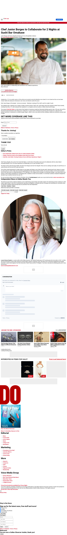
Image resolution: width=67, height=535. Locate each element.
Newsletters (6, 444)
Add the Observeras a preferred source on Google (9, 91)
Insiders (3, 509)
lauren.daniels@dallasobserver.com (9, 265)
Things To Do (6, 442)
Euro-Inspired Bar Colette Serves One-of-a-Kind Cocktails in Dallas (18, 153)
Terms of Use (6, 453)
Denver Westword (7, 475)
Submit (6, 526)
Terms (12, 127)
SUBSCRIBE (5, 139)
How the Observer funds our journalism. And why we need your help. (33, 22)
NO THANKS (12, 139)
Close (2, 534)
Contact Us (5, 463)
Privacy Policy (6, 455)
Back (2, 526)
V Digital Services (7, 482)
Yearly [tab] (13, 186)
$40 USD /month (23, 190)
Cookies (9, 485)
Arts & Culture (6, 439)
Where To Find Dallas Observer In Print (10, 431)
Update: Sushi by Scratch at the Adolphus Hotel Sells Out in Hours (18, 155)
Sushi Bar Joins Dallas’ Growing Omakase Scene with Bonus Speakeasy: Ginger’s (22, 157)
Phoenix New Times (7, 480)
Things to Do (4, 508)
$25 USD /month (14, 190)
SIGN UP (4, 125)
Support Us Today (5, 193)
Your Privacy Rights (22, 485)
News (4, 436)
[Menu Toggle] (2, 19)
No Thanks (3, 515)
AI (17, 485)
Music (4, 441)
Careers (5, 466)
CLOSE (3, 149)
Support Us (59, 19)
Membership (6, 469)
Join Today (3, 513)
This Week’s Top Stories (6, 510)
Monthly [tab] (9, 186)
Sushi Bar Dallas (11, 109)
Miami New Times (7, 479)
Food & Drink (6, 437)
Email (2, 122)
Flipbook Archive (7, 468)
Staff (4, 464)
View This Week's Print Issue (7, 428)
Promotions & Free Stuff (9, 450)
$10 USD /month (5, 190)
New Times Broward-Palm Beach (11, 477)
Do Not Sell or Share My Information (9, 489)
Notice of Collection (5, 127)
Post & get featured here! (57, 359)
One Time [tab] (4, 186)
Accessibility (14, 485)
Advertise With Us (7, 452)
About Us (5, 461)
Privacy (16, 127)
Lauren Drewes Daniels (7, 37)
